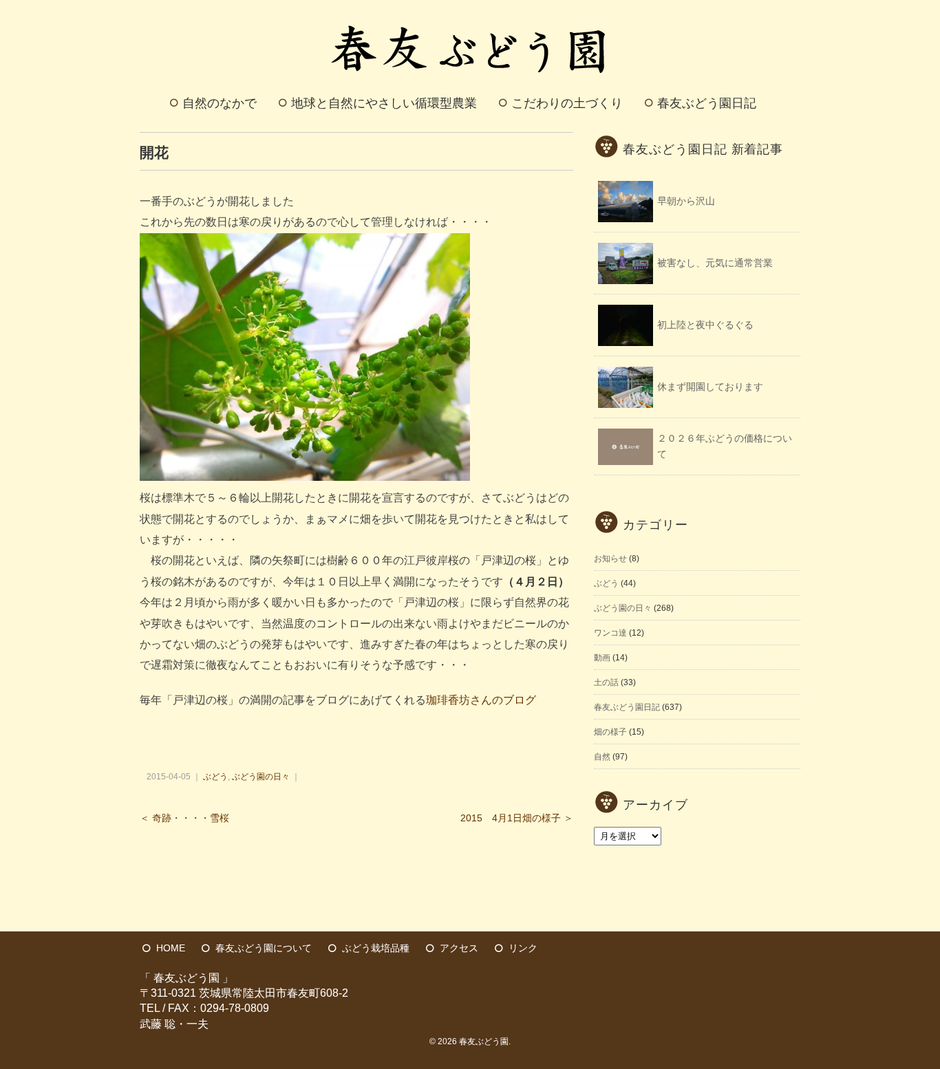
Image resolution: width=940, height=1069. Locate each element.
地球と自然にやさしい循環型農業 (384, 103)
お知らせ (610, 558)
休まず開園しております (710, 386)
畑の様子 (610, 732)
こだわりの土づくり (567, 103)
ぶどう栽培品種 (375, 947)
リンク (523, 947)
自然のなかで (219, 103)
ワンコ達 (610, 633)
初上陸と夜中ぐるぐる (705, 324)
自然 (602, 757)
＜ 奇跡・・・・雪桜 (184, 818)
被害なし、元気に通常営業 (715, 262)
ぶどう (215, 776)
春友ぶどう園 (484, 1041)
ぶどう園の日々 (261, 776)
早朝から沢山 (686, 200)
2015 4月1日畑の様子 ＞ (516, 818)
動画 (602, 657)
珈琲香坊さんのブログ (481, 700)
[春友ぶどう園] (470, 16)
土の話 (606, 682)
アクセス (459, 947)
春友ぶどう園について (263, 947)
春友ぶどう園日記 (706, 103)
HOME (170, 947)
